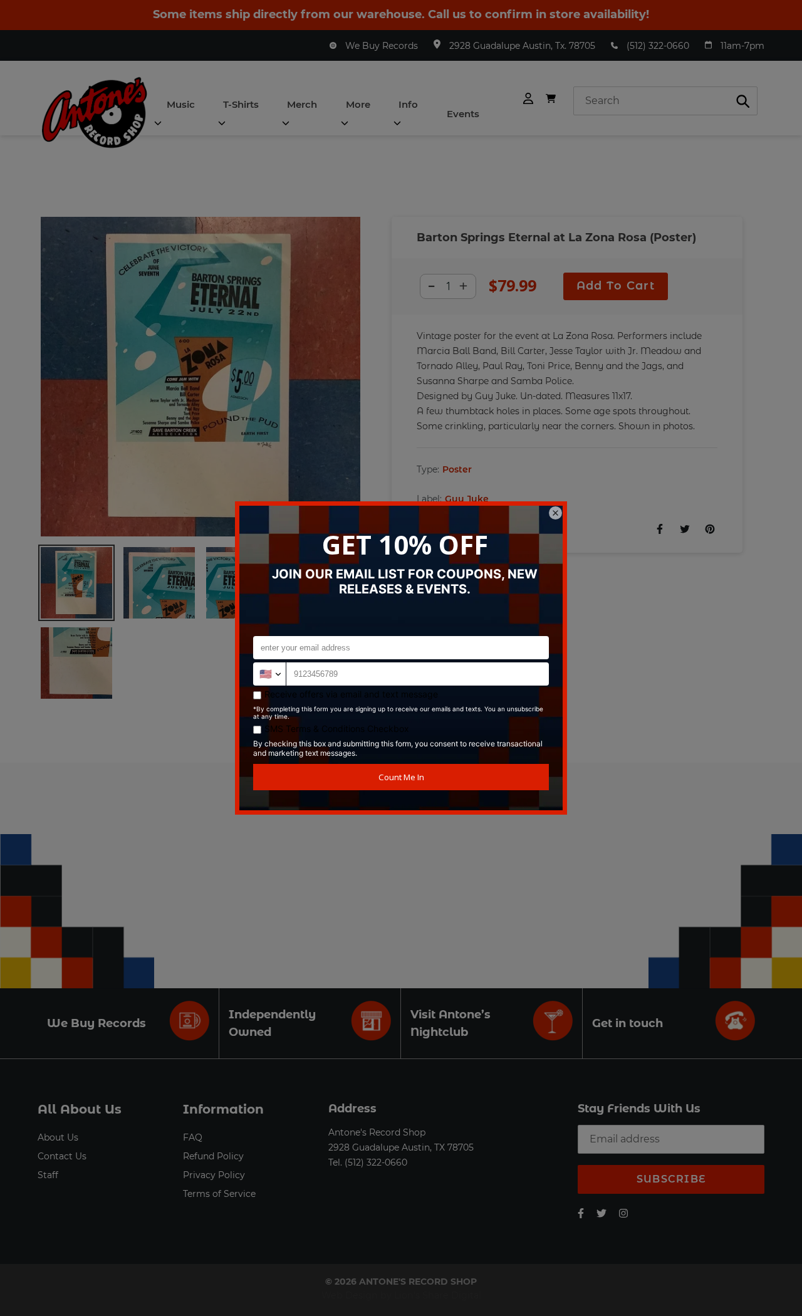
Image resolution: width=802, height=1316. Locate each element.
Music (181, 104)
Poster (457, 469)
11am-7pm (742, 45)
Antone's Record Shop (376, 1132)
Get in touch (627, 1023)
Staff (48, 1175)
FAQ (192, 1137)
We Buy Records (381, 45)
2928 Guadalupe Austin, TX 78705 (401, 1147)
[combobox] (665, 100)
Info (408, 104)
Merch (302, 104)
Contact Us (62, 1156)
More (358, 104)
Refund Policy (213, 1156)
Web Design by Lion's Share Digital (401, 1295)
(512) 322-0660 (658, 45)
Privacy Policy (214, 1175)
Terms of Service (219, 1193)
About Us (58, 1137)
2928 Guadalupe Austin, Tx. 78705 (522, 45)
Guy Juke (467, 498)
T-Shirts (241, 104)
